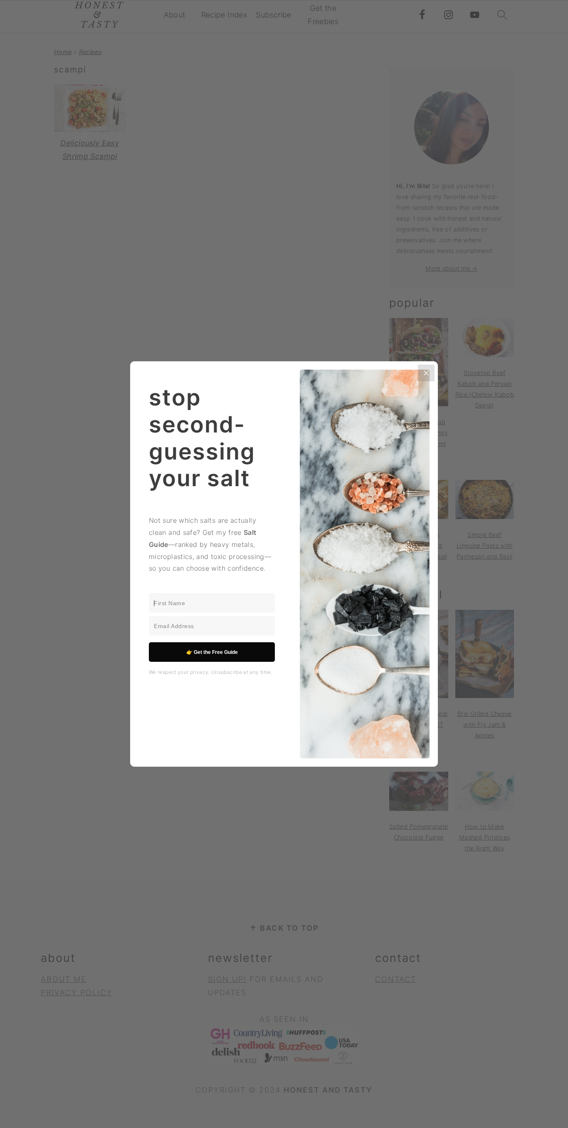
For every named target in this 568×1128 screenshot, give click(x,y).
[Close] (426, 373)
